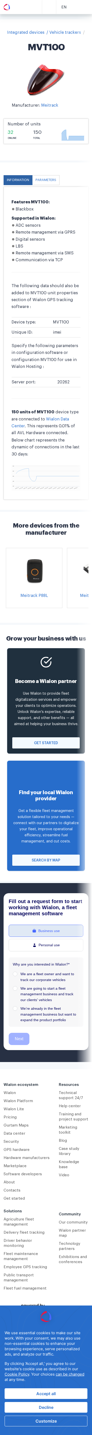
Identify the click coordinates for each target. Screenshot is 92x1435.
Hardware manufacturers (27, 1158)
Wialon (10, 1093)
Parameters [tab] (46, 180)
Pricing (10, 1117)
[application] (46, 1370)
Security (11, 1142)
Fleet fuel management (25, 1288)
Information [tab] (18, 180)
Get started (46, 743)
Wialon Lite (14, 1109)
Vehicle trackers (65, 32)
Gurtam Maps (16, 1125)
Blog (63, 1141)
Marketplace (15, 1166)
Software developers (23, 1174)
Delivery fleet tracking (24, 1232)
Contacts (12, 1190)
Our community (73, 1222)
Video (64, 1175)
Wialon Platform (18, 1101)
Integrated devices (25, 32)
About (9, 1182)
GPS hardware (17, 1150)
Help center (70, 1106)
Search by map (46, 860)
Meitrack (49, 105)
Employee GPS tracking (25, 1267)
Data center (14, 1133)
